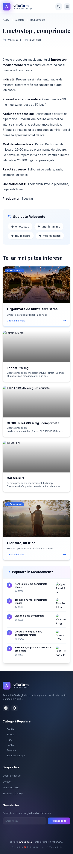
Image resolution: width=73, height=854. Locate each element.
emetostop (22, 226)
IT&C (9, 739)
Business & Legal (16, 755)
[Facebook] (6, 708)
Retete (10, 734)
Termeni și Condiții (13, 793)
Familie (10, 729)
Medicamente (37, 20)
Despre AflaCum (12, 775)
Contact (7, 781)
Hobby (10, 745)
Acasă (6, 20)
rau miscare (23, 235)
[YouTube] (14, 708)
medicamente (52, 235)
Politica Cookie (11, 787)
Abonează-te (59, 820)
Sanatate (20, 20)
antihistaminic (51, 226)
